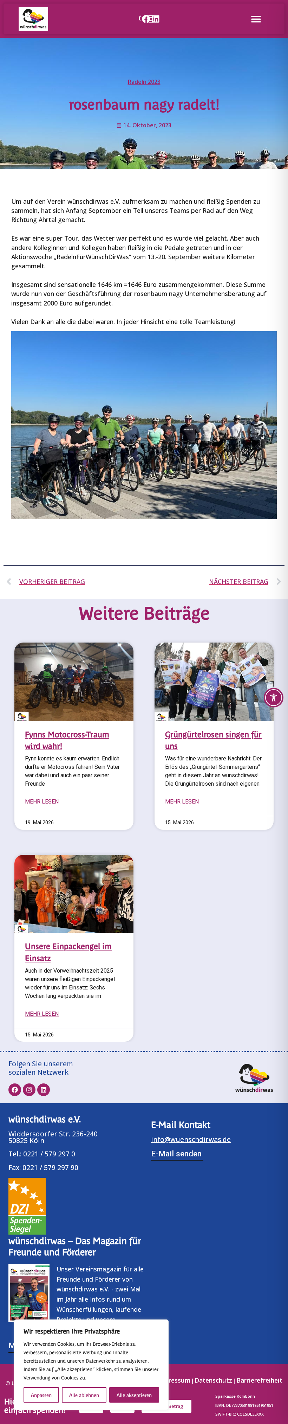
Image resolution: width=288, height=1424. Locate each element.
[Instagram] (151, 19)
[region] (91, 1364)
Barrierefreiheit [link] (259, 1380)
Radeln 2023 (144, 82)
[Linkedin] (156, 19)
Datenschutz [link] (213, 1380)
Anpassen (41, 1395)
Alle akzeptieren (134, 1395)
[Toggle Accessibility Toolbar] (273, 698)
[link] (138, 19)
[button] (256, 19)
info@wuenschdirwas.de (191, 1139)
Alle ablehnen (84, 1395)
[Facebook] (146, 19)
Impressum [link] (173, 1380)
